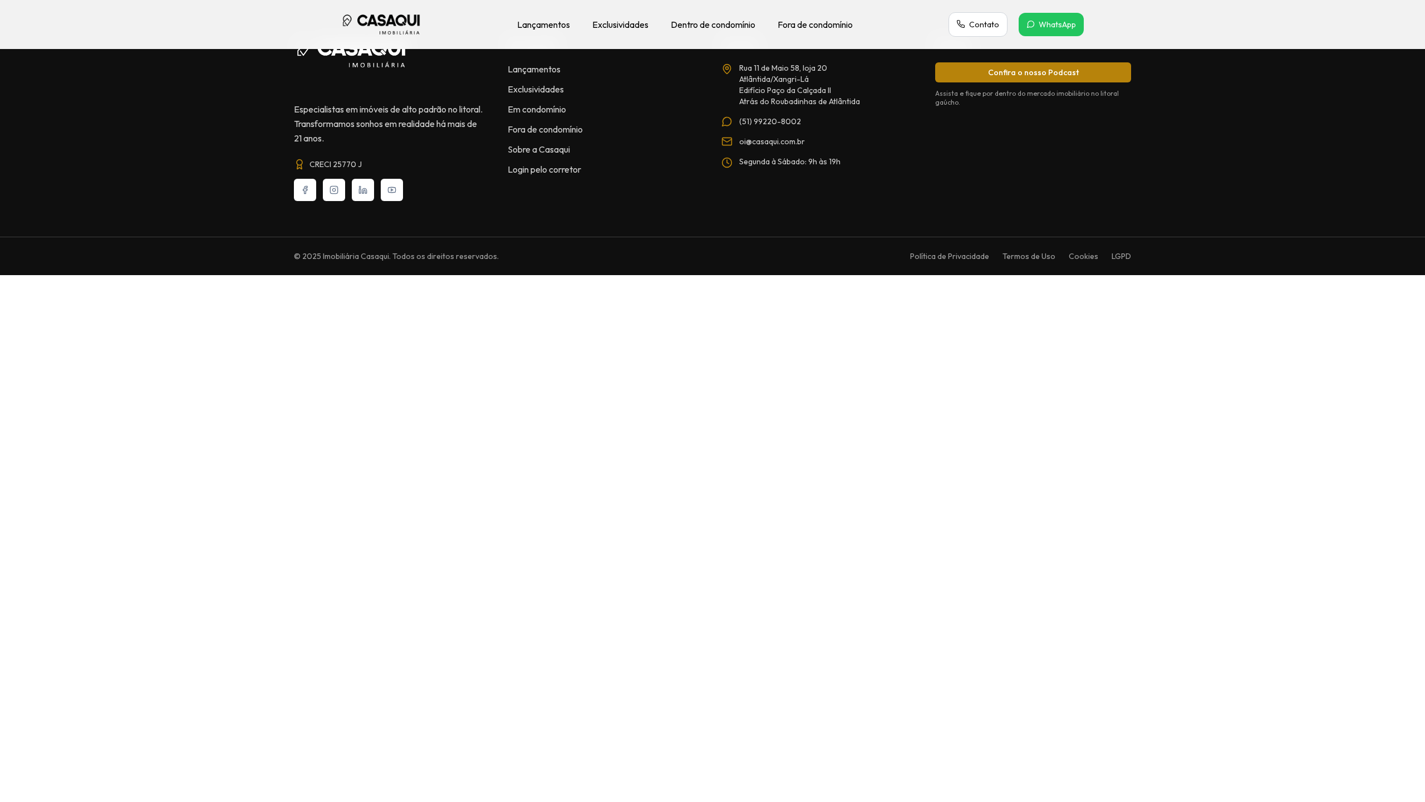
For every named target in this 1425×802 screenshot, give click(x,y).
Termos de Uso (1029, 256)
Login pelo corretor (544, 169)
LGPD (1121, 256)
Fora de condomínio (815, 24)
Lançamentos (543, 24)
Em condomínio (537, 109)
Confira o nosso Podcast (1033, 72)
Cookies (1083, 256)
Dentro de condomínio (713, 24)
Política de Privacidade (949, 256)
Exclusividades (620, 24)
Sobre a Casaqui (539, 149)
